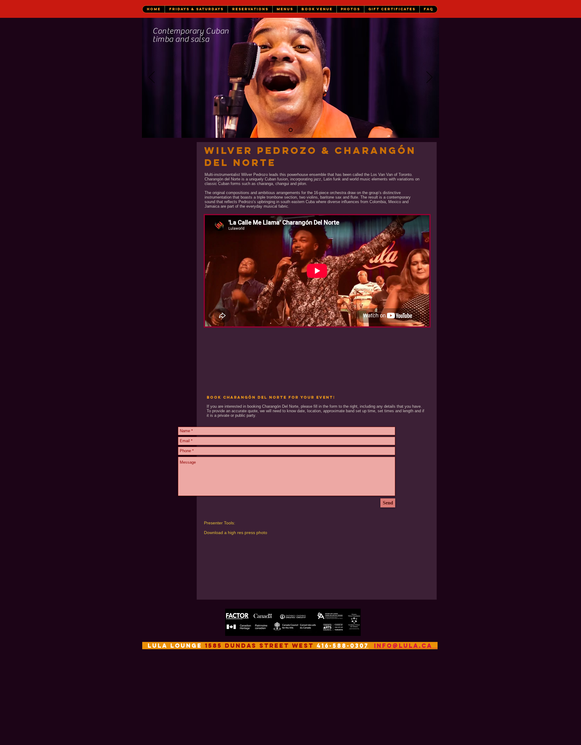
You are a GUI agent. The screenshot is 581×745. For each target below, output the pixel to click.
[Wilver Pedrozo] (291, 130)
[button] (196, 9)
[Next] (429, 77)
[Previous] (152, 77)
